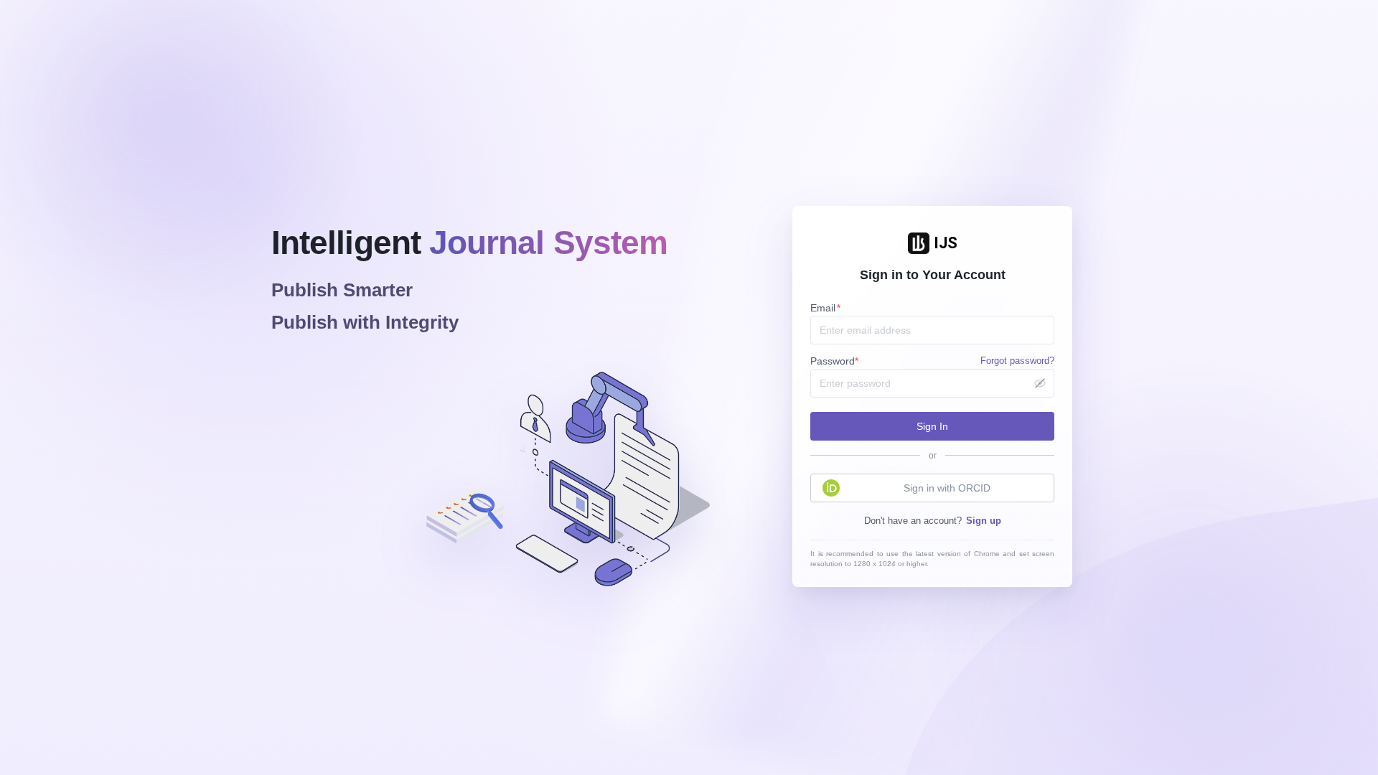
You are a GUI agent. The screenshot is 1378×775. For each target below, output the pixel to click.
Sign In (932, 426)
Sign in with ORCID (947, 488)
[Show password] (1040, 383)
